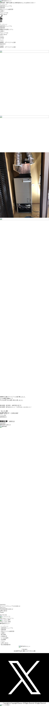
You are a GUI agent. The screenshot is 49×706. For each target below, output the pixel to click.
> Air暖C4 (2, 633)
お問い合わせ (3, 14)
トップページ (3, 4)
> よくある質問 (4, 638)
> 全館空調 (3, 629)
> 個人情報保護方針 (5, 644)
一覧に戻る (3, 411)
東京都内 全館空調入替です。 (14, 405)
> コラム (2, 641)
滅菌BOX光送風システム (6, 29)
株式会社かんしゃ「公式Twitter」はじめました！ (19, 407)
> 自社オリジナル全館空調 (7, 631)
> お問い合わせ (4, 643)
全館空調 (2, 7)
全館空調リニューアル (6, 6)
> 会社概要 (3, 639)
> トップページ (4, 626)
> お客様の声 (3, 636)
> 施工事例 (3, 634)
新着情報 (2, 417)
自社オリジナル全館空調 (6, 9)
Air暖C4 (2, 11)
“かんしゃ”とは (4, 12)
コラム (2, 45)
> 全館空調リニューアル (6, 628)
